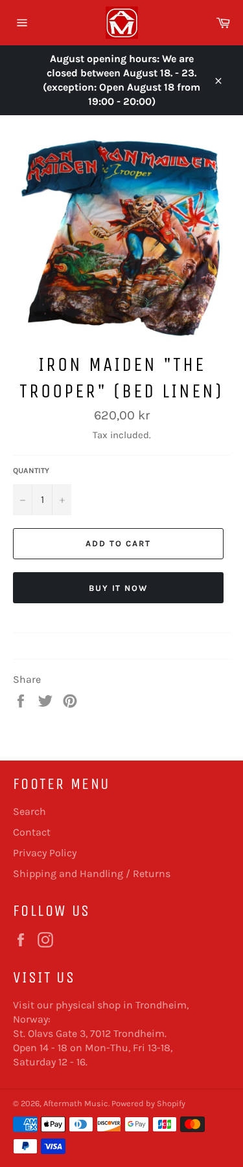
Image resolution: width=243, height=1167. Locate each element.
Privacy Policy (44, 853)
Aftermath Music (75, 1103)
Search (29, 811)
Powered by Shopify (148, 1103)
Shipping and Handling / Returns (91, 873)
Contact (32, 832)
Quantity (31, 470)
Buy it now (118, 588)
